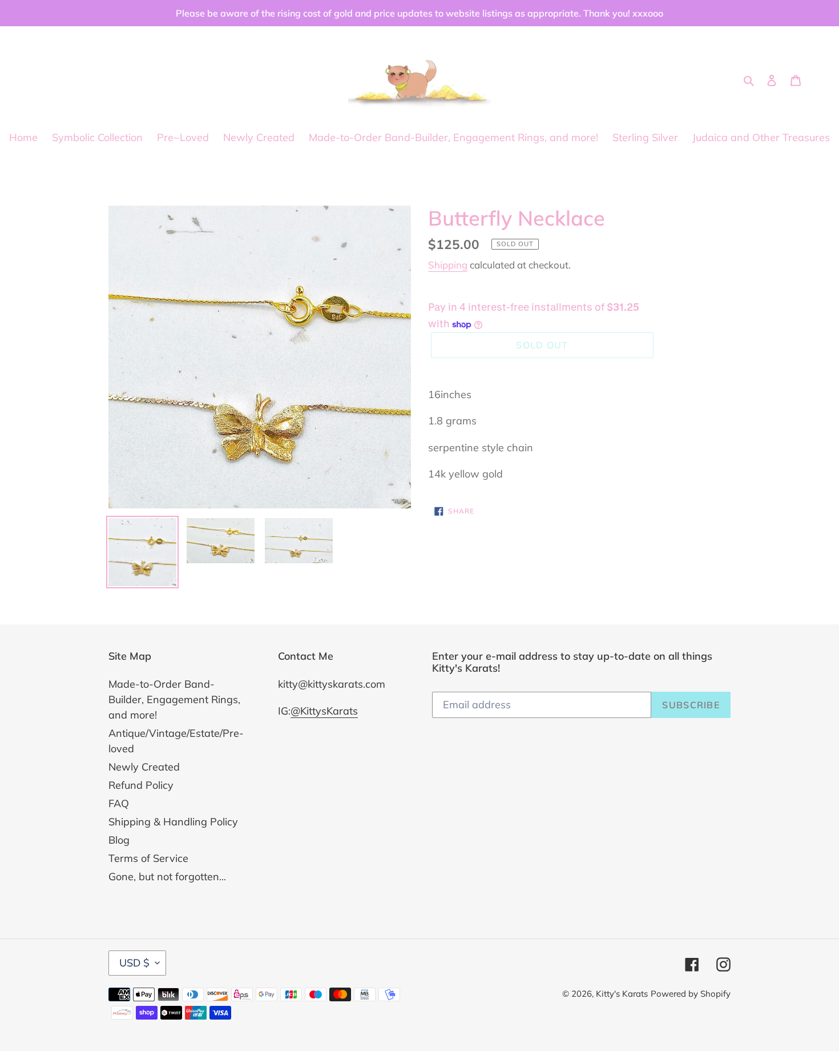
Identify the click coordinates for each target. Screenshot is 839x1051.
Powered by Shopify (691, 993)
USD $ (134, 962)
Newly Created (144, 766)
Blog (119, 840)
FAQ (118, 803)
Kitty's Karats (622, 993)
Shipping (447, 265)
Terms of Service (148, 858)
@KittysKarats (324, 710)
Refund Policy (141, 785)
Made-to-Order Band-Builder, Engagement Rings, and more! (174, 699)
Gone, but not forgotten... (167, 876)
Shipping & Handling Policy (173, 821)
